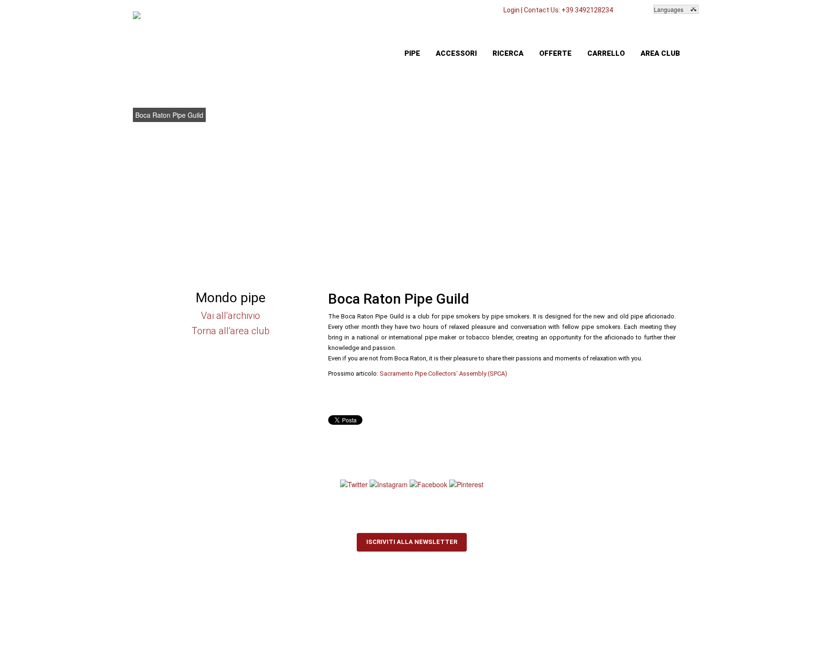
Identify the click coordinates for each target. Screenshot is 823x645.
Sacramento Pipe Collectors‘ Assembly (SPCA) (443, 373)
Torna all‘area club (230, 331)
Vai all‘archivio (230, 315)
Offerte (555, 53)
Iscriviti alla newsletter (411, 541)
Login (511, 10)
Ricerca (507, 53)
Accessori (456, 53)
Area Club (660, 53)
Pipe (412, 53)
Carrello (606, 53)
